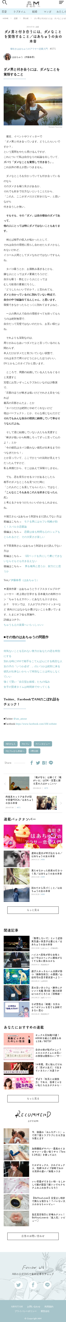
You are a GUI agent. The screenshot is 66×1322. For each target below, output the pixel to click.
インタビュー (43, 744)
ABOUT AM (17, 1306)
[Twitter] (38, 763)
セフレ (26, 744)
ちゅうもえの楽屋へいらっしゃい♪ (23, 624)
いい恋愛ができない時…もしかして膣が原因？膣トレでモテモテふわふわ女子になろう (48, 1184)
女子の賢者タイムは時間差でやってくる (27, 687)
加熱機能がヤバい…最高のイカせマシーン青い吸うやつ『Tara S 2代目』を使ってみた (48, 1151)
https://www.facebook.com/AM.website (36, 724)
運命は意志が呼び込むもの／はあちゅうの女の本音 (46, 854)
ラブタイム (19, 11)
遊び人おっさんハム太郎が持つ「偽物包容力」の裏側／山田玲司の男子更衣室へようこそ (46, 974)
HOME (5, 18)
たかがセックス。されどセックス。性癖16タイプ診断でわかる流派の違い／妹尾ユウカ (48, 1168)
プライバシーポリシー (26, 1311)
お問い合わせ (33, 1306)
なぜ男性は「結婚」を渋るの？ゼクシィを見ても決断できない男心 (46, 1007)
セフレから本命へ (15, 751)
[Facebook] (31, 763)
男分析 (26, 18)
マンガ (47, 11)
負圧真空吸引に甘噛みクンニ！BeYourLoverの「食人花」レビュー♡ (48, 1217)
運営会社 (45, 1311)
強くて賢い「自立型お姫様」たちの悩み (27, 681)
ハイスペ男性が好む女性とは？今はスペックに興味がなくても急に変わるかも (46, 958)
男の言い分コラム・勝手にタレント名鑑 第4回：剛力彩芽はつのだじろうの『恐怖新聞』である (46, 990)
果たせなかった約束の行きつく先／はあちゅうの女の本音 (46, 872)
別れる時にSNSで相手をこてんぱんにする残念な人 (33, 661)
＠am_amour (20, 718)
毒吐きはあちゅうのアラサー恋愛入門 (29, 48)
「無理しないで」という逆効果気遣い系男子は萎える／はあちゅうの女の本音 (46, 941)
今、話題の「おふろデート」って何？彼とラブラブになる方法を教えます (48, 1135)
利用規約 (49, 1306)
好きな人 (11, 744)
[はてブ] (44, 763)
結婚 (34, 11)
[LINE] (51, 763)
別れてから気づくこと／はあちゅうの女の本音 (46, 889)
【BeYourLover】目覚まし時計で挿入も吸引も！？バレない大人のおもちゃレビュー (48, 1201)
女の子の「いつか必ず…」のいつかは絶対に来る (32, 666)
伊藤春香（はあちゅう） (25, 580)
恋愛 (4, 11)
